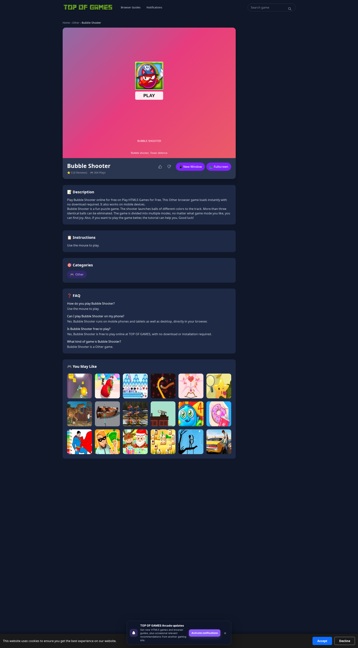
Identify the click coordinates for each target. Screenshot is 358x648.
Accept (322, 641)
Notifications (154, 7)
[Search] (289, 8)
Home (66, 22)
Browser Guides (131, 7)
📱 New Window (190, 167)
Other (75, 22)
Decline (344, 641)
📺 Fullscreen (218, 167)
